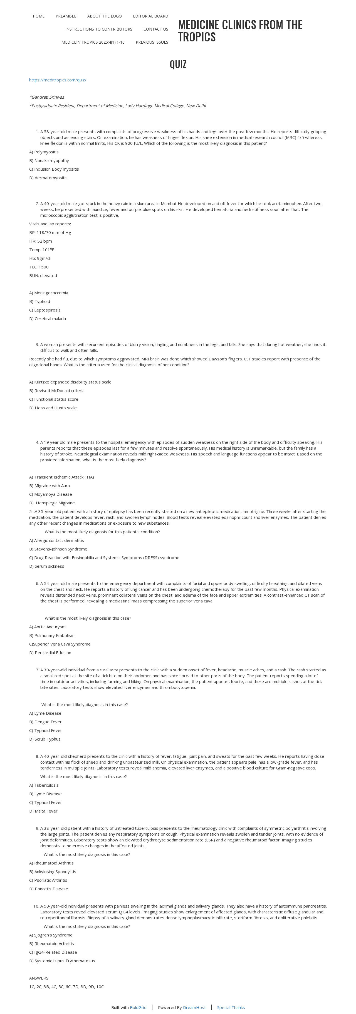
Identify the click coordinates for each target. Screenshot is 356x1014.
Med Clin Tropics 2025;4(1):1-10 (93, 42)
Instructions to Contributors (98, 29)
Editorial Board (150, 16)
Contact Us (156, 29)
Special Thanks (231, 1007)
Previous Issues (152, 42)
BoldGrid (138, 1007)
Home (38, 16)
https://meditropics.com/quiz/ (57, 80)
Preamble (66, 16)
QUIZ (178, 64)
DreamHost (194, 1007)
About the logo (104, 16)
